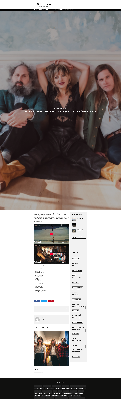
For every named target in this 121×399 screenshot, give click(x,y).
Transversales (62, 9)
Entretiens (46, 9)
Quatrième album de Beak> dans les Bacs (58, 309)
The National (76, 343)
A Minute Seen (53, 9)
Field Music (75, 282)
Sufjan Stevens (76, 335)
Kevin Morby (75, 304)
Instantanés (70, 9)
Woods (74, 358)
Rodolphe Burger (77, 322)
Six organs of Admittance (76, 330)
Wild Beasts (75, 354)
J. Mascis (74, 297)
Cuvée (74, 275)
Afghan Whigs (76, 256)
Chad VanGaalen (77, 270)
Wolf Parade (76, 356)
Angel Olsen (76, 258)
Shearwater (81, 327)
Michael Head (76, 315)
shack (74, 327)
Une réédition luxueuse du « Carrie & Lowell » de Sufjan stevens (81, 230)
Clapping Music (76, 272)
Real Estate (75, 320)
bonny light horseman (37, 296)
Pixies (81, 317)
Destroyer (75, 280)
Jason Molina (76, 299)
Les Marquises (76, 312)
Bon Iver (74, 265)
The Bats (74, 338)
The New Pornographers (77, 346)
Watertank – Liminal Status (44, 309)
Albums (40, 9)
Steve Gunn (75, 333)
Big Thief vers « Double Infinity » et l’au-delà (81, 219)
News (35, 9)
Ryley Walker (76, 324)
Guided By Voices (77, 287)
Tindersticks (76, 351)
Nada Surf (75, 317)
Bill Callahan (76, 260)
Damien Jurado (76, 277)
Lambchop (75, 310)
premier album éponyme (50, 213)
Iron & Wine (75, 294)
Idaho (74, 289)
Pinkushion (57, 108)
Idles (78, 289)
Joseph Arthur (76, 301)
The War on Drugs (77, 349)
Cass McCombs (76, 268)
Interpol (74, 292)
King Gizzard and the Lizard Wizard (78, 307)
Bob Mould (75, 263)
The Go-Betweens (77, 340)
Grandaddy (37, 390)
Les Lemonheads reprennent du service (81, 225)
